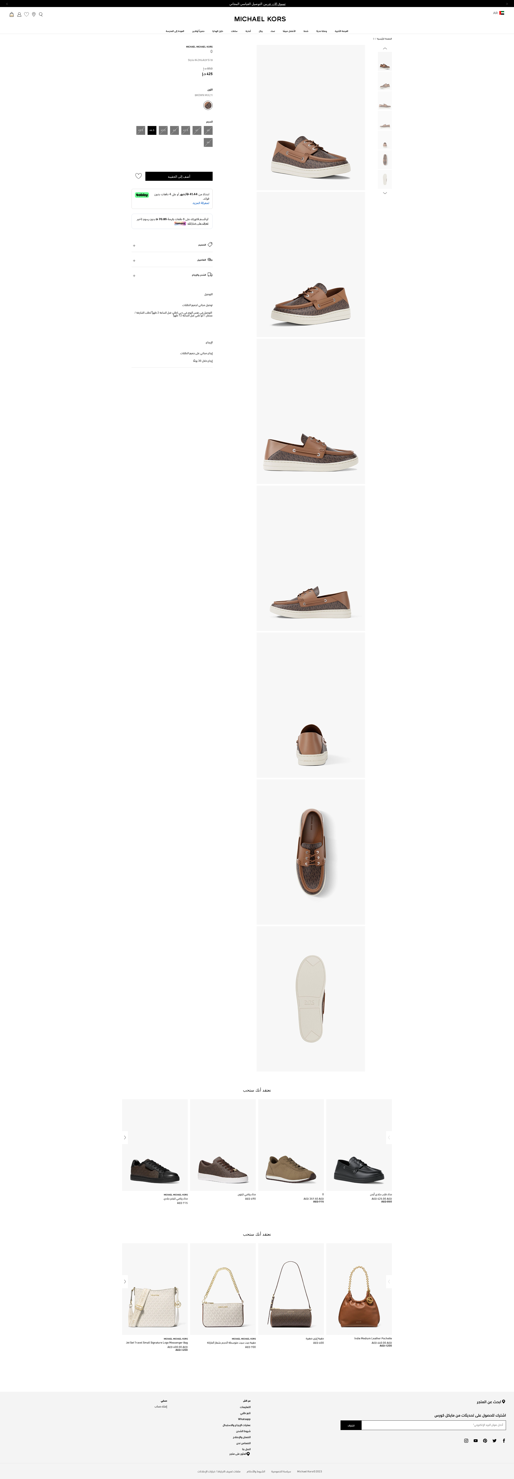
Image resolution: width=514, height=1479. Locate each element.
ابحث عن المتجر (489, 1401)
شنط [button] (306, 30)
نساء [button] (273, 30)
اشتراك (351, 1425)
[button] (389, 1137)
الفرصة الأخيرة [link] (341, 30)
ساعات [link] (234, 30)
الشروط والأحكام (256, 1471)
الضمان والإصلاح (242, 1436)
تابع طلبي (245, 1412)
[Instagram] (466, 1441)
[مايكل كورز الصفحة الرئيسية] (260, 21)
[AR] (501, 14)
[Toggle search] (41, 14)
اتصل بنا (246, 1448)
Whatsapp (244, 1418)
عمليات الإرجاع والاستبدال (237, 1424)
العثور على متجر (238, 1453)
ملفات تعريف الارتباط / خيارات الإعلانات (219, 1471)
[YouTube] (476, 1441)
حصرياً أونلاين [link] (198, 30)
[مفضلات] (26, 14)
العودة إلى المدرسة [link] (175, 30)
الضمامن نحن (243, 1442)
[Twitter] (495, 1441)
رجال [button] (261, 30)
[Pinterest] (485, 1441)
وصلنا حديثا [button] (321, 30)
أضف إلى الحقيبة (179, 176)
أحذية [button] (248, 30)
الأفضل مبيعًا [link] (289, 30)
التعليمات (245, 1406)
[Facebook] (504, 1441)
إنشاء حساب (161, 1406)
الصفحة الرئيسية (384, 39)
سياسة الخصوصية (281, 1471)
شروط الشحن (243, 1430)
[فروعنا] (33, 14)
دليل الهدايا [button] (217, 30)
